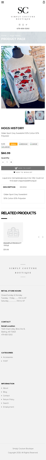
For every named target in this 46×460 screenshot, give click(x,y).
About (5, 388)
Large (34, 144)
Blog (5, 392)
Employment (8, 407)
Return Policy (8, 399)
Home (3, 35)
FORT (5, 361)
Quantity (5, 158)
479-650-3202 (23, 28)
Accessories (8, 357)
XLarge (6, 147)
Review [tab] (23, 187)
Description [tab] (9, 187)
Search (6, 403)
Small (13, 144)
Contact (6, 396)
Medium (23, 144)
